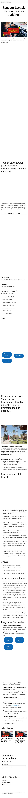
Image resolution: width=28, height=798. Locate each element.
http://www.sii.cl (15, 705)
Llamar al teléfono (6, 354)
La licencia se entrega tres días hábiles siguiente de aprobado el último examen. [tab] (15, 711)
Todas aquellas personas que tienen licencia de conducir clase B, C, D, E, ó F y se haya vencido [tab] (14, 627)
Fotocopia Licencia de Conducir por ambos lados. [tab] (15, 698)
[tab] (15, 719)
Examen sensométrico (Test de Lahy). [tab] (14, 720)
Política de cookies (6, 784)
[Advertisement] (13, 102)
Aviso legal (4, 780)
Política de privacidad (7, 782)
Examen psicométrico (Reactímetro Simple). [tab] (16, 718)
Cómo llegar (18, 355)
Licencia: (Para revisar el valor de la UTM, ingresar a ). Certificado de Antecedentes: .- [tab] (14, 704)
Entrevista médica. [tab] (9, 723)
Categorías (5, 764)
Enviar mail (7, 361)
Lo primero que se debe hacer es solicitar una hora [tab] (14, 658)
